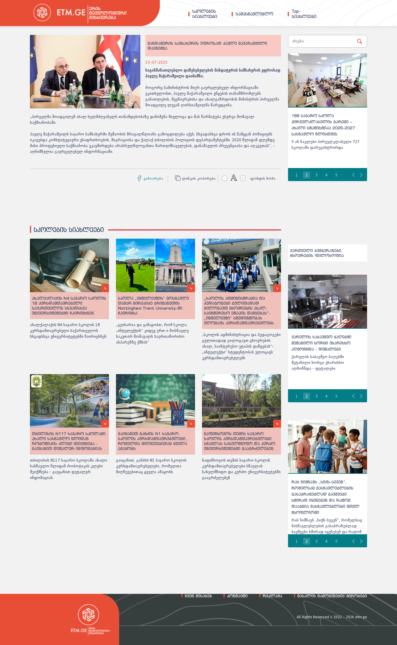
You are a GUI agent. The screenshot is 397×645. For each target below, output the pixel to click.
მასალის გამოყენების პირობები (332, 596)
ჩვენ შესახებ (198, 596)
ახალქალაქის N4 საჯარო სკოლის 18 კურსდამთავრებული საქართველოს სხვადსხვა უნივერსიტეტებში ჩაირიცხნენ (68, 331)
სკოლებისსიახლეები (204, 14)
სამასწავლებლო (254, 14)
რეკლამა (272, 596)
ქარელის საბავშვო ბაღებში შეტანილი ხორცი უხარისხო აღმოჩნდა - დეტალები (321, 342)
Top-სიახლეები (304, 14)
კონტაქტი (237, 596)
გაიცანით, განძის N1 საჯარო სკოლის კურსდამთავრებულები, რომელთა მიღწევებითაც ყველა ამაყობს (151, 466)
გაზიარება (153, 178)
